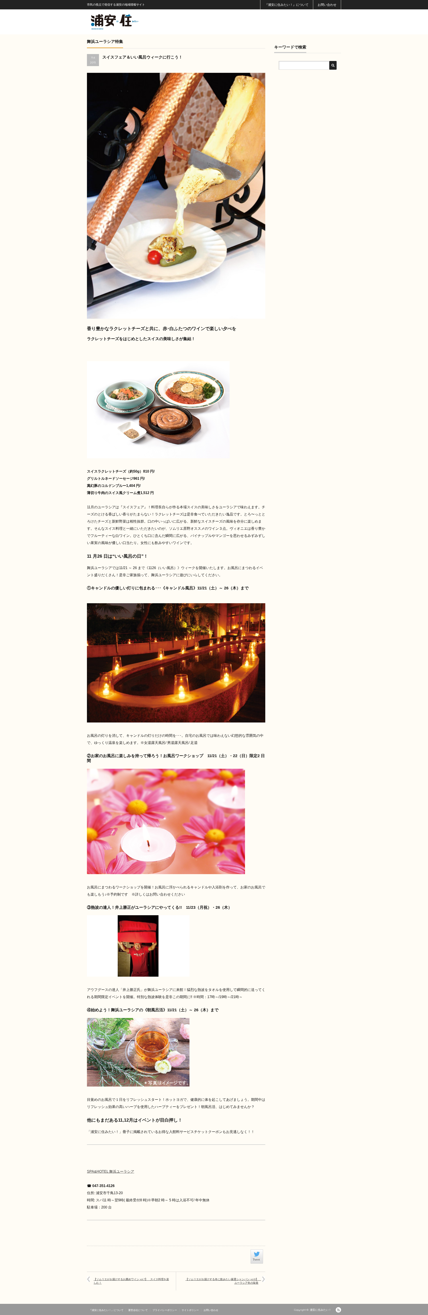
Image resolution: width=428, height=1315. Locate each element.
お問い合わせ (327, 5)
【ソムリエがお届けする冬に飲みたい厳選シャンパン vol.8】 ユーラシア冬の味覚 (223, 1281)
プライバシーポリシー (164, 1310)
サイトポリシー (190, 1310)
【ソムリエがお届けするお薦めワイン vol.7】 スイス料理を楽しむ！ (131, 1281)
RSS (338, 1310)
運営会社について (138, 1310)
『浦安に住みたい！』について (287, 5)
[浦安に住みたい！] (134, 22)
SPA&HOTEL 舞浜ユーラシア (110, 1171)
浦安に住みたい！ (320, 1309)
